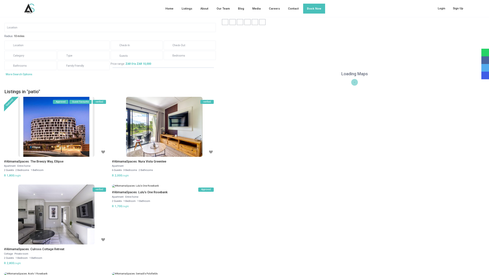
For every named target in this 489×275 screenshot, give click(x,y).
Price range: (118, 63)
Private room (21, 253)
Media (256, 8)
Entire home (23, 165)
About (204, 8)
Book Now (314, 8)
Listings (187, 8)
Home (169, 8)
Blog (241, 8)
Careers (274, 8)
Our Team (223, 8)
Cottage (8, 253)
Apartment (10, 165)
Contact (293, 8)
